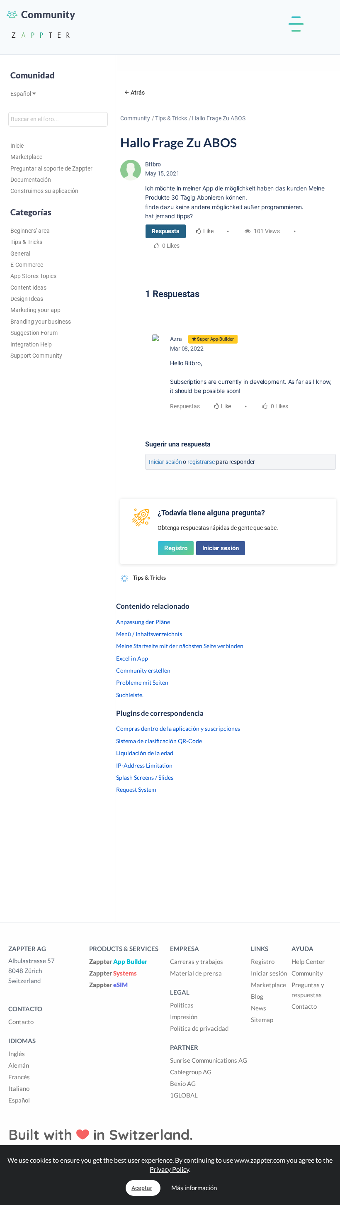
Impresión (183, 1016)
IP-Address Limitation (144, 765)
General (20, 253)
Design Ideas (26, 298)
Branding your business (40, 321)
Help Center (308, 961)
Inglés (16, 1053)
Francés (19, 1077)
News (258, 1008)
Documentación (30, 179)
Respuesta (166, 231)
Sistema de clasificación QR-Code (159, 740)
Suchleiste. (129, 694)
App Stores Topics (33, 276)
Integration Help (31, 344)
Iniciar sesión (165, 462)
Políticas (182, 1005)
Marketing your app (35, 310)
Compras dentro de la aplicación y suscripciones (178, 728)
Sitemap (262, 1019)
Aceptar (141, 1188)
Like (208, 231)
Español (21, 93)
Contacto (21, 1021)
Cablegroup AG (190, 1072)
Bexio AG (183, 1083)
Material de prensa (196, 973)
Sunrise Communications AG (208, 1060)
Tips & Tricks (26, 242)
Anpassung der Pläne (143, 621)
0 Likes (279, 406)
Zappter (118, 961)
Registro (175, 548)
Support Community (36, 355)
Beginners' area (30, 230)
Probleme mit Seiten (142, 682)
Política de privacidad (199, 1028)
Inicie (17, 145)
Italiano (18, 1088)
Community (135, 118)
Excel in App (132, 658)
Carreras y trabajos (196, 961)
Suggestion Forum (34, 332)
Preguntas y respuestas (307, 989)
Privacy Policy (169, 1169)
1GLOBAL (184, 1095)
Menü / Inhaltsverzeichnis (149, 633)
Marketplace (26, 157)
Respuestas (185, 406)
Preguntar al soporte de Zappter (51, 168)
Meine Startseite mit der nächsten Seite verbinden (179, 645)
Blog (257, 996)
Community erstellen (143, 670)
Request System (136, 789)
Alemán (18, 1065)
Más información (194, 1187)
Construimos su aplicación (44, 191)
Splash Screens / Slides (144, 777)
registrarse (201, 462)
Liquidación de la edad (144, 752)
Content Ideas (28, 287)
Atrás (138, 92)
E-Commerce (26, 264)
